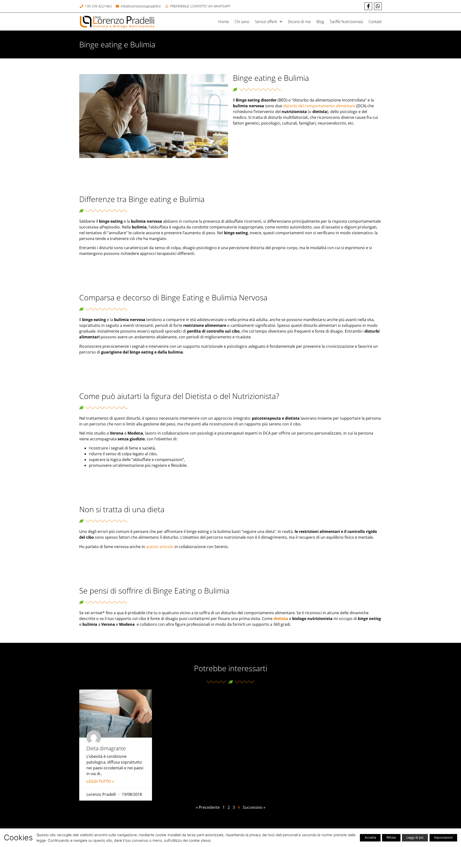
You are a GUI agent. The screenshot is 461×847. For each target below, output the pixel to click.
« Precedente (208, 807)
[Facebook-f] (368, 6)
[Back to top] (454, 821)
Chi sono (242, 21)
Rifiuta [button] (391, 837)
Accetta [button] (370, 837)
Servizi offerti (266, 21)
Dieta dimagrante (106, 748)
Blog (320, 21)
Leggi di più (414, 837)
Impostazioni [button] (443, 837)
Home (223, 21)
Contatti (375, 21)
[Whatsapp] (378, 6)
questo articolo (160, 546)
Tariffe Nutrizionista (346, 21)
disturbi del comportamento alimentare (319, 105)
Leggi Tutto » (100, 781)
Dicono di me (299, 21)
